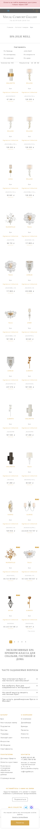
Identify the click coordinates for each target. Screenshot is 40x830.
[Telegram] (8, 11)
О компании (26, 719)
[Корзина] (31, 11)
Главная (10, 27)
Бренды (24, 726)
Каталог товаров (21, 27)
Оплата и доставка (9, 762)
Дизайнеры (26, 722)
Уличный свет (7, 737)
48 (35, 63)
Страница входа (8, 778)
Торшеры (5, 734)
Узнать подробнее (20, 817)
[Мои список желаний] (26, 11)
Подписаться (20, 799)
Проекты (25, 730)
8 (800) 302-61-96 (28, 757)
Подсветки (5, 726)
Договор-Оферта (8, 758)
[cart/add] (13, 104)
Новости (25, 734)
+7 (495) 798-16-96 (28, 759)
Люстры (4, 730)
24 (32, 63)
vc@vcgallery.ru (27, 771)
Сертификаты (7, 749)
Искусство (5, 741)
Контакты (25, 737)
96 (38, 63)
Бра (2, 719)
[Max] (31, 807)
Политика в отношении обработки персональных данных (7, 770)
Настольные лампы (9, 722)
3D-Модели (5, 745)
